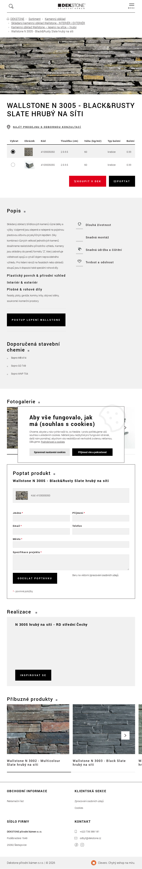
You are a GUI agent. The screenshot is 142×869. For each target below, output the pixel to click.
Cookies (79, 807)
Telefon (77, 525)
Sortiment (35, 19)
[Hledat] (11, 6)
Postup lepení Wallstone (36, 319)
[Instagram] (82, 845)
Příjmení (77, 513)
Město (17, 539)
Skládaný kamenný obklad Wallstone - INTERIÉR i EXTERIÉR (48, 23)
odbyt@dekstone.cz (90, 838)
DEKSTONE (17, 19)
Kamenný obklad (55, 19)
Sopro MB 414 (18, 357)
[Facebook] (76, 845)
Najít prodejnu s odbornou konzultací (47, 127)
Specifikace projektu (26, 552)
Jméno (17, 513)
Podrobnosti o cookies (53, 441)
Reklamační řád (15, 801)
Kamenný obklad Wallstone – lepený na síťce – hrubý (44, 27)
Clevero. (103, 863)
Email (16, 525)
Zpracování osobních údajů (89, 801)
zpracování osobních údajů (104, 575)
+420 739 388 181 (89, 831)
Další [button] (125, 735)
